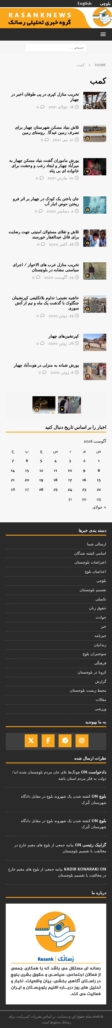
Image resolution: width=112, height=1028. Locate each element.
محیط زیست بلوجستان (88, 690)
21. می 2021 (63, 140)
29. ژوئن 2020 (61, 315)
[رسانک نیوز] (56, 25)
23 (84, 489)
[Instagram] (82, 740)
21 (13, 480)
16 (84, 480)
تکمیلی (100, 599)
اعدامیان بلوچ (95, 571)
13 (27, 470)
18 (55, 480)
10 (70, 470)
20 (27, 480)
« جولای (99, 507)
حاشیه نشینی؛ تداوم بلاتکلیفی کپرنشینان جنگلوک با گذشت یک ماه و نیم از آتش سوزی (45, 303)
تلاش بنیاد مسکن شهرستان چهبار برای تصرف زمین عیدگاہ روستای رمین (47, 130)
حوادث (101, 617)
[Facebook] (48, 740)
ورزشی (100, 709)
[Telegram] (65, 740)
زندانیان (100, 645)
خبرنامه (100, 635)
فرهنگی (100, 663)
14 (13, 470)
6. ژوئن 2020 (62, 372)
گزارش (100, 681)
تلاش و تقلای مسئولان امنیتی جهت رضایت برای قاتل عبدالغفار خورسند (44, 234)
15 (99, 480)
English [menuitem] (85, 3)
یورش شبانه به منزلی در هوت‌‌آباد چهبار (46, 365)
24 (70, 489)
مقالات (101, 699)
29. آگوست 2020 (59, 277)
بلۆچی (101, 580)
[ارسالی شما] (94, 342)
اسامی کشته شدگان (90, 553)
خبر (103, 626)
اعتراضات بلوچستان (90, 562)
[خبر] (94, 100)
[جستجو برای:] (56, 47)
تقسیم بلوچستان (93, 590)
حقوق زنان (97, 608)
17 (70, 480)
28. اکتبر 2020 (61, 244)
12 (41, 470)
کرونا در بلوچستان (92, 672)
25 (55, 489)
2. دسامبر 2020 (60, 211)
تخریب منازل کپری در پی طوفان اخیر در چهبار (45, 97)
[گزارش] (94, 238)
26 (41, 489)
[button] (104, 34)
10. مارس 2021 (61, 178)
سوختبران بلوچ (94, 654)
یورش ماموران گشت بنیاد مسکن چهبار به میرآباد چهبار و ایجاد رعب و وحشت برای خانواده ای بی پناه (44, 166)
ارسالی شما (96, 544)
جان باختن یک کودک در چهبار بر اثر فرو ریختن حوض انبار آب (46, 201)
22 (99, 489)
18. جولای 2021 (61, 107)
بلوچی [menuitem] (105, 3)
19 (41, 480)
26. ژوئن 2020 (61, 343)
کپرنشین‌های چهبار (64, 336)
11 (55, 470)
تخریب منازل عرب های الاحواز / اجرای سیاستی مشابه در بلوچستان (46, 267)
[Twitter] (31, 740)
